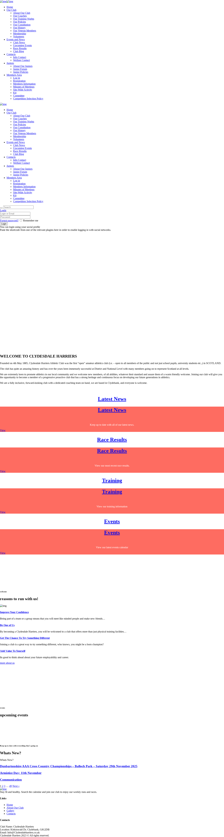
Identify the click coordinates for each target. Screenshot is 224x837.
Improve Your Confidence (14, 612)
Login (3, 210)
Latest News (112, 399)
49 (10, 786)
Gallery (10, 810)
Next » (16, 786)
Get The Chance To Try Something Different (25, 638)
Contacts (11, 813)
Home (10, 804)
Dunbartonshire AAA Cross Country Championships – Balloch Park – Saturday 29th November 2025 (68, 766)
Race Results (112, 439)
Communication (11, 779)
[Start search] (1, 207)
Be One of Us (7, 625)
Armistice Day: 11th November (20, 773)
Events (112, 521)
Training (112, 480)
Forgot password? (9, 220)
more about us (7, 663)
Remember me (30, 220)
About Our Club (15, 807)
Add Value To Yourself (12, 651)
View (3, 430)
